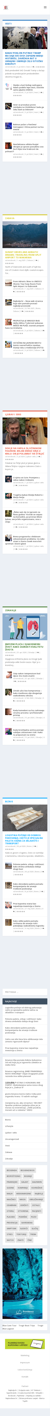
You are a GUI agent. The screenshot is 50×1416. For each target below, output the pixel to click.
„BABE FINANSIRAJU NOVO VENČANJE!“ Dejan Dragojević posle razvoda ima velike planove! (24, 1073)
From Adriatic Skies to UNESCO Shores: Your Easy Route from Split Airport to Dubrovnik (27, 283)
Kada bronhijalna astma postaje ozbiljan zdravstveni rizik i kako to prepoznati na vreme (28, 732)
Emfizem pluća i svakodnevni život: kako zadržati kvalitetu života (24, 647)
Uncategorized (12, 1139)
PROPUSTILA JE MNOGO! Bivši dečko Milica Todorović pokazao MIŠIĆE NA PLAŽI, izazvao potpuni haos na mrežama (24, 324)
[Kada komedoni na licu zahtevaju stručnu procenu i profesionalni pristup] (8, 711)
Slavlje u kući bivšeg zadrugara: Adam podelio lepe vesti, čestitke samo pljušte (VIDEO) (28, 87)
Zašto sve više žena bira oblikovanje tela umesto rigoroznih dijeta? (24, 1040)
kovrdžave (37, 1187)
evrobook (11, 67)
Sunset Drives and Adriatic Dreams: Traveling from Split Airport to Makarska (23, 255)
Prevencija (12, 1222)
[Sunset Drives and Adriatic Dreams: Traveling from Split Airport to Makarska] (25, 234)
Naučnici (11, 1199)
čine (30, 1240)
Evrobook (11, 1396)
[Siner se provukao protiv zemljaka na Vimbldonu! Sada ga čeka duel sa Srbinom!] (8, 106)
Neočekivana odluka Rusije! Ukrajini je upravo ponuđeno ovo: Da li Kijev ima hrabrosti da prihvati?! (24, 148)
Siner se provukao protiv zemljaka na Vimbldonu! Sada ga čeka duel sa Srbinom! (28, 107)
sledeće (24, 1228)
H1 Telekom (35, 1390)
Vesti (28, 67)
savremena (26, 1222)
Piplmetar (20, 1396)
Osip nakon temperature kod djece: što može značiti (26, 674)
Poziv (33, 1217)
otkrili (10, 1211)
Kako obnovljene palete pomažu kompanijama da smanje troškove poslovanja (28, 886)
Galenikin (37, 1182)
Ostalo (36, 1205)
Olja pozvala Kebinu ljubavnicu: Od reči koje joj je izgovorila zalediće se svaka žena (23, 1062)
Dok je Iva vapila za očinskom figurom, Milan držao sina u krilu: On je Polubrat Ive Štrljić (24, 451)
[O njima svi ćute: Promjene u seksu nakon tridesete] (8, 479)
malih (9, 1193)
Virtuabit (39, 1393)
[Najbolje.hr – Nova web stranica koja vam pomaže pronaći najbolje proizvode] (8, 302)
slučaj (35, 1228)
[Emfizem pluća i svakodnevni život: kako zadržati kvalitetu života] (25, 626)
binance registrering (14, 1071)
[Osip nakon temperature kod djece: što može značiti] (8, 675)
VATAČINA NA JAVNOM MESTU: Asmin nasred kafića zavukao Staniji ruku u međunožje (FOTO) (28, 345)
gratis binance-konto (15, 1094)
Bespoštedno (13, 1176)
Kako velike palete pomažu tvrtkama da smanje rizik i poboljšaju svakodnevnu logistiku (28, 923)
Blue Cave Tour (9, 1325)
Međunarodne (23, 1193)
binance (8, 1060)
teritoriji (21, 1234)
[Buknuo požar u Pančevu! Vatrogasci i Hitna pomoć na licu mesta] (8, 126)
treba (33, 1234)
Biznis (38, 308)
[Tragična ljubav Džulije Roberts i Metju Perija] (8, 496)
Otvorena (23, 1211)
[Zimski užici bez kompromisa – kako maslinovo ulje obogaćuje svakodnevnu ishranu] (8, 692)
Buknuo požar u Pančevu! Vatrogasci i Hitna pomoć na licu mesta (28, 126)
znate (20, 1240)
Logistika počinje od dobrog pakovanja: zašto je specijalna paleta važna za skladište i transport (24, 839)
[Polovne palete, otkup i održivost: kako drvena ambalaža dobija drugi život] (8, 865)
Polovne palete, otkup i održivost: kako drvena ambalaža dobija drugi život (28, 866)
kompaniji (23, 1187)
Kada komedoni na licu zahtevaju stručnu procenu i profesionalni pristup (28, 712)
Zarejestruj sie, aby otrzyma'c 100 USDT (23, 1103)
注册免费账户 (10, 1082)
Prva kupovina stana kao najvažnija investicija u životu (26, 904)
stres (9, 1234)
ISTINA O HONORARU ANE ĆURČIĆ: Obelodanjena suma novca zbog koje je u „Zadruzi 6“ (24, 1085)
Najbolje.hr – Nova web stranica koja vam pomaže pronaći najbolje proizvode (28, 303)
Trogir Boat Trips (27, 1325)
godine (10, 1187)
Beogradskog (27, 1170)
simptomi (11, 1228)
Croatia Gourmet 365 (26, 1393)
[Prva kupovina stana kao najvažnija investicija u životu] (8, 905)
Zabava (30, 260)
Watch (10, 1240)
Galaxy (24, 1182)
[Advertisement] (25, 189)
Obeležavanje (36, 1199)
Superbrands (11, 1393)
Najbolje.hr (12, 1390)
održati (24, 1205)
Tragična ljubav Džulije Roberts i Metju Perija (28, 496)
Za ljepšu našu (23, 1390)
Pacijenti (36, 1211)
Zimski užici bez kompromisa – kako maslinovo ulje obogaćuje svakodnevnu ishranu (27, 693)
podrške (23, 1217)
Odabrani (11, 1205)
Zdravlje (31, 652)
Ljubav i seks (31, 456)
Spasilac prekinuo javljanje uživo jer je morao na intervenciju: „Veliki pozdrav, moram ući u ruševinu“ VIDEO (23, 1107)
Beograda (12, 1170)
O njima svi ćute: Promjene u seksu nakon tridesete (26, 478)
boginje (28, 1176)
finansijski (12, 1182)
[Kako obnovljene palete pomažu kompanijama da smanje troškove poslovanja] (8, 885)
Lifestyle (9, 1126)
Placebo (11, 1217)
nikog (23, 1199)
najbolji (39, 1193)
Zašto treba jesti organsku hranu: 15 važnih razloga (23, 1095)
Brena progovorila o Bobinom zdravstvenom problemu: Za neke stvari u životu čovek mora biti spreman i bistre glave (24, 540)
